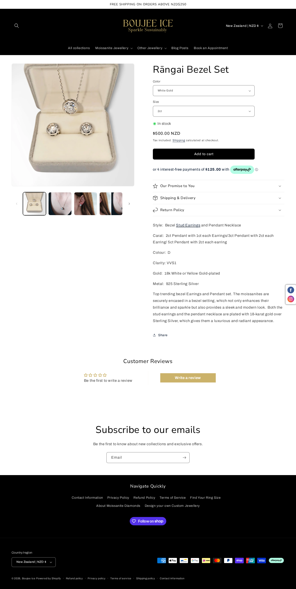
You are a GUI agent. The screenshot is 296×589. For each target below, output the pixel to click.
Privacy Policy (118, 497)
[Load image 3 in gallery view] (85, 203)
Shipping (179, 140)
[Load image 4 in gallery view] (111, 203)
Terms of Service (173, 497)
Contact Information (87, 497)
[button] (17, 26)
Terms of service (120, 578)
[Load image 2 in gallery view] (59, 203)
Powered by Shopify (48, 578)
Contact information (172, 578)
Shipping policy (145, 578)
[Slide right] (129, 204)
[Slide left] (17, 204)
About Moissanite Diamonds (118, 506)
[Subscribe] (184, 457)
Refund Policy (144, 497)
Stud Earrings (188, 225)
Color (156, 81)
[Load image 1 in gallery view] (34, 203)
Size (156, 101)
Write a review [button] (188, 378)
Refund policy (74, 578)
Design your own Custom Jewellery (172, 506)
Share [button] (163, 335)
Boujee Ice (28, 578)
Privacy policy (96, 578)
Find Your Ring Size (205, 497)
